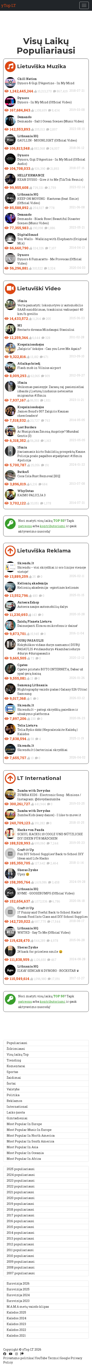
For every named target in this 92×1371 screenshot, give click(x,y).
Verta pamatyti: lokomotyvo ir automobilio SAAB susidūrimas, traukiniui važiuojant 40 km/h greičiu (50, 309)
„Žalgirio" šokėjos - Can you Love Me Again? (49, 349)
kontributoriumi (52, 526)
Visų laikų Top (18, 1054)
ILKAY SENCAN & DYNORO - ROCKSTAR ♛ (48, 971)
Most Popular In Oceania (25, 1153)
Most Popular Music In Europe (29, 1130)
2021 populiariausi (20, 1192)
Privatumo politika (18, 1358)
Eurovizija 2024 (18, 1295)
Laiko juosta (16, 1112)
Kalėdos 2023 (16, 1324)
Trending (14, 1060)
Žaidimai (14, 1078)
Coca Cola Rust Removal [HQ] (38, 476)
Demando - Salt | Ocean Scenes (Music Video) (50, 121)
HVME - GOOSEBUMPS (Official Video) (45, 893)
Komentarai (16, 1066)
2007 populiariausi (21, 1273)
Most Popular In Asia (22, 1147)
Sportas (12, 1072)
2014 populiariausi (20, 1233)
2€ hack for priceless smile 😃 (39, 952)
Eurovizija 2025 (18, 1289)
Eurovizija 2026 (18, 1283)
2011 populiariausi (20, 1250)
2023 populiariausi (21, 1180)
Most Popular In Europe (24, 1124)
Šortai (11, 1083)
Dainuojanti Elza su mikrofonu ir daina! (47, 626)
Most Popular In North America (31, 1135)
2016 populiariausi (20, 1221)
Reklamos (14, 1101)
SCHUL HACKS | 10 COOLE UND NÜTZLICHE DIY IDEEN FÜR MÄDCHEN (50, 836)
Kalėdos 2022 (16, 1330)
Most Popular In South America (30, 1141)
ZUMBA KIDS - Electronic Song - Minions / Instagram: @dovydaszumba (49, 797)
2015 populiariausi (20, 1227)
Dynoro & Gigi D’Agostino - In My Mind (45, 83)
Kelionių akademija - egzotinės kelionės (48, 587)
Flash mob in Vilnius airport (39, 368)
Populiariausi (17, 1043)
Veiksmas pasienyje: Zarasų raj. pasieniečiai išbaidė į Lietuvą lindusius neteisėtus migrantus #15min (50, 391)
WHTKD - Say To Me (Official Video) (43, 932)
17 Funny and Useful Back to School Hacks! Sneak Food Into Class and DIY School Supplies (52, 914)
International (17, 1107)
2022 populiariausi (21, 1186)
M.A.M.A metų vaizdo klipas (28, 1307)
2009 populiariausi (21, 1262)
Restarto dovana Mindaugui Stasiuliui (45, 330)
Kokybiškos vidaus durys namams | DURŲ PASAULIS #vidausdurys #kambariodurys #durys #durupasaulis (48, 649)
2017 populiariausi (20, 1215)
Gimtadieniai (17, 1118)
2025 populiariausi (21, 1169)
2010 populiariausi (20, 1256)
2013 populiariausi (20, 1238)
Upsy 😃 (23, 874)
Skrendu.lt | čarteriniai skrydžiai (42, 750)
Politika (13, 1095)
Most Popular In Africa (24, 1159)
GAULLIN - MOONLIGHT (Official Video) (47, 140)
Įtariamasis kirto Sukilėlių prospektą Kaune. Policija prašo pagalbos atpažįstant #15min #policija (51, 456)
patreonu (25, 526)
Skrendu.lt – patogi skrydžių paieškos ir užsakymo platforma (47, 711)
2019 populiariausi (20, 1204)
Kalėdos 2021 (16, 1335)
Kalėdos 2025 (16, 1312)
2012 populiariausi (20, 1244)
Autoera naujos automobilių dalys (42, 607)
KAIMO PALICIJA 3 (31, 495)
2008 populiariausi (21, 1267)
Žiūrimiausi (16, 1049)
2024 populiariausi (21, 1175)
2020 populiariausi (21, 1198)
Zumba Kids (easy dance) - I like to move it (49, 815)
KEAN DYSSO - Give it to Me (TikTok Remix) (50, 180)
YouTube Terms (46, 1358)
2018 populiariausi (20, 1209)
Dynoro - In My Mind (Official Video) (44, 102)
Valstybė (13, 1089)
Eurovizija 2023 (18, 1301)
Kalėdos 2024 (16, 1318)
